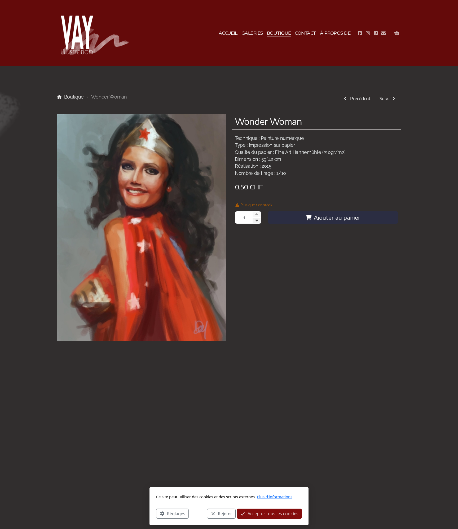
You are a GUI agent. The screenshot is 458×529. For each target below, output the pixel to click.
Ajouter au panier (336, 217)
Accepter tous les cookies (273, 513)
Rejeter (225, 513)
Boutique (74, 97)
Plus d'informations (274, 496)
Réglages (176, 513)
